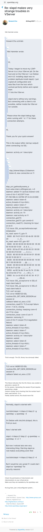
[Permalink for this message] (40, 512)
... (6, 38)
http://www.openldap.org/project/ (16, 506)
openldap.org (12, 2)
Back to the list (8, 522)
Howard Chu (13, 21)
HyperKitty (21, 529)
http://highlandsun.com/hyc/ (14, 502)
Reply (7, 514)
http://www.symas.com (33, 497)
